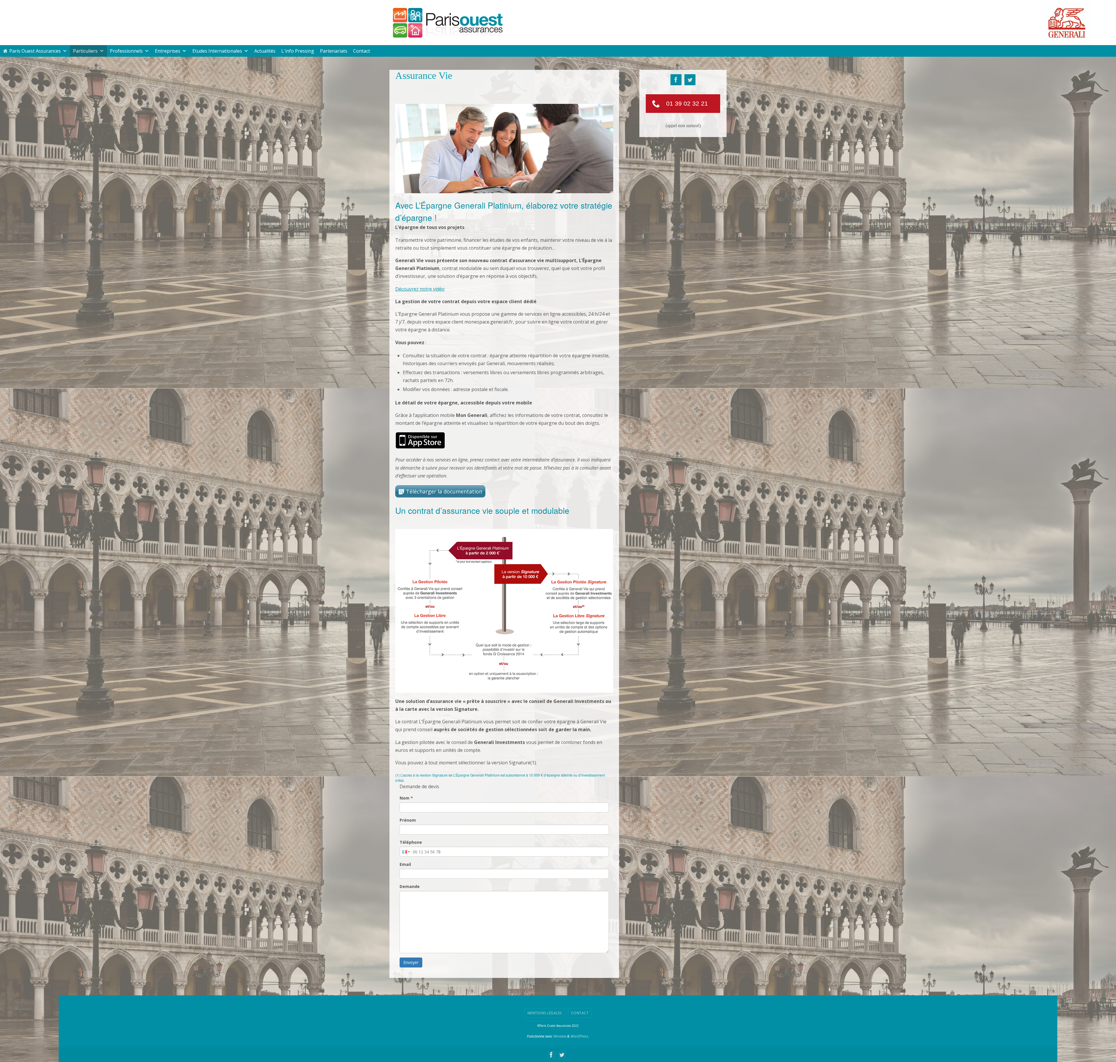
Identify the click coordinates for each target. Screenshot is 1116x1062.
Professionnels (126, 51)
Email (405, 864)
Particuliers (85, 51)
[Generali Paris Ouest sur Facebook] (676, 80)
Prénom (408, 820)
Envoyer (411, 962)
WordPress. (579, 1036)
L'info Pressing (297, 51)
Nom (406, 798)
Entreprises (167, 51)
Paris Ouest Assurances (35, 51)
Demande (410, 886)
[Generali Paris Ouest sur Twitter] (689, 80)
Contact (361, 51)
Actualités (265, 51)
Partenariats (333, 51)
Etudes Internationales (217, 51)
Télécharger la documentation (444, 491)
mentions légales (544, 1013)
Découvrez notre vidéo (420, 289)
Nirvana (559, 1036)
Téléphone (411, 842)
